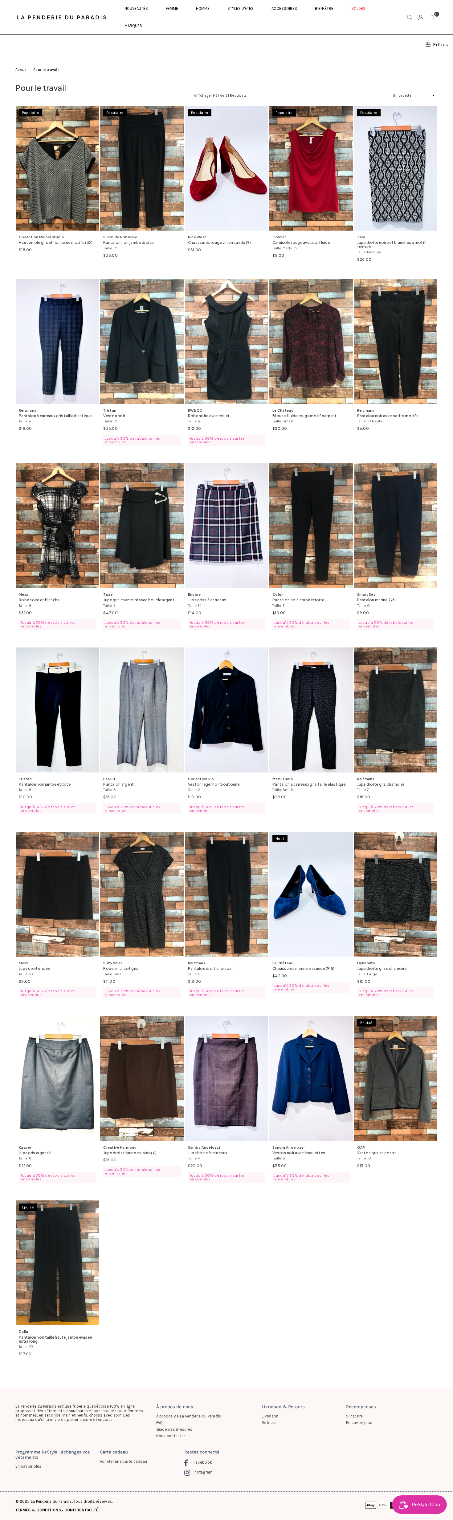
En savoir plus (359, 1422)
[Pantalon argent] (141, 709)
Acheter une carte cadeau (123, 1461)
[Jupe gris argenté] (57, 1078)
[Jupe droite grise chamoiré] (395, 894)
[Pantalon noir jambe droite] (141, 168)
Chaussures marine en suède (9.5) (303, 968)
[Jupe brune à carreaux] (226, 1078)
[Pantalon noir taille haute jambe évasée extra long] (57, 1262)
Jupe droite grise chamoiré (382, 968)
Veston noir (114, 415)
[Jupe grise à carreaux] (226, 525)
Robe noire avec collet (209, 415)
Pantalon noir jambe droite (128, 242)
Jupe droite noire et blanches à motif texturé (391, 244)
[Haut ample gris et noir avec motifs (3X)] (57, 168)
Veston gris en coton (377, 1153)
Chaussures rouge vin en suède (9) (219, 242)
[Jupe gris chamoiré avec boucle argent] (141, 525)
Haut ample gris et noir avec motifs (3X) (55, 242)
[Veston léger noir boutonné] (226, 709)
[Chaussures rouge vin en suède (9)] (226, 168)
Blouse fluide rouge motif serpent (304, 415)
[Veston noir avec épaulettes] (311, 1078)
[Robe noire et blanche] (57, 525)
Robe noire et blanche (39, 600)
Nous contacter (170, 1435)
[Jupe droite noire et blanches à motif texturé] (395, 168)
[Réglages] (420, 17)
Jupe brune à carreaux (207, 1153)
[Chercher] (409, 17)
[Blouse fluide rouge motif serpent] (311, 341)
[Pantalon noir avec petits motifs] (395, 341)
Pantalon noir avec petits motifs (387, 415)
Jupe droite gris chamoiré (381, 784)
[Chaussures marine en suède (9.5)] (311, 894)
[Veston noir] (141, 341)
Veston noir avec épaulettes (298, 1153)
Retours (269, 1422)
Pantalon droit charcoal (210, 968)
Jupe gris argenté (35, 1153)
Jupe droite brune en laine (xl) (130, 1153)
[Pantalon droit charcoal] (226, 894)
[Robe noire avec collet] (226, 341)
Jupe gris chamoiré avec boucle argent (138, 600)
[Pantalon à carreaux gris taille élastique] (57, 341)
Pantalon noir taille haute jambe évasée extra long (55, 1339)
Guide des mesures (174, 1429)
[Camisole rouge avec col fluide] (311, 168)
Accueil (22, 70)
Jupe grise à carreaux (207, 600)
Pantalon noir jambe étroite (298, 600)
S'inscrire (354, 1416)
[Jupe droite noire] (57, 894)
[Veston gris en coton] (395, 1078)
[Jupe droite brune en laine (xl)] (141, 1078)
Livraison (270, 1416)
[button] (432, 17)
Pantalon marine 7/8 (376, 600)
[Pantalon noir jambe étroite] (311, 525)
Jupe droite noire (34, 968)
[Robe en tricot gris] (141, 894)
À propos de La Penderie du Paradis (188, 1416)
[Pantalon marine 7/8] (395, 525)
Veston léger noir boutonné (214, 784)
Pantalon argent (118, 784)
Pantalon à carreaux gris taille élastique (55, 415)
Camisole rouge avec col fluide (301, 242)
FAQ (159, 1422)
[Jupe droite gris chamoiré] (395, 709)
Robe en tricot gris (120, 968)
